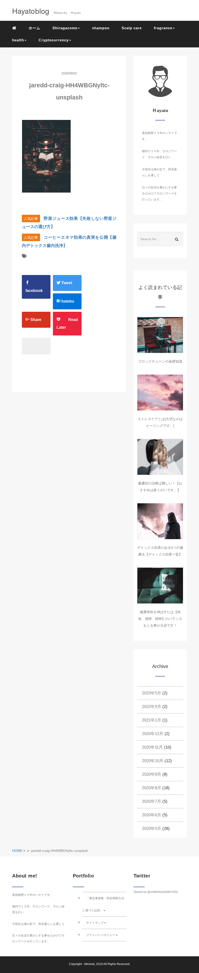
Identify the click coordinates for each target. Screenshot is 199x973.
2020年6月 (151, 815)
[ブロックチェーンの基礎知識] (160, 335)
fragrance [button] (163, 28)
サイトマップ (95, 922)
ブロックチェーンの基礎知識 (160, 361)
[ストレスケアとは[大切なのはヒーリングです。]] (160, 392)
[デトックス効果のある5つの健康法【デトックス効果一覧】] (160, 521)
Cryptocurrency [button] (54, 40)
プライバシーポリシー (100, 935)
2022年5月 (151, 706)
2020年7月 (151, 801)
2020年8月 (151, 788)
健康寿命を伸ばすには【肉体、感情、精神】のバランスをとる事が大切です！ (160, 618)
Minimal (89, 964)
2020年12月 (152, 733)
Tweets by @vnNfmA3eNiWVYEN (155, 892)
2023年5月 (151, 693)
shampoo (100, 28)
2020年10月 (152, 760)
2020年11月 (152, 747)
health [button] (18, 40)
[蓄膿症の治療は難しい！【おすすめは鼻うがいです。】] (160, 457)
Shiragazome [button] (64, 28)
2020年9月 (151, 774)
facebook (34, 291)
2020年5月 (151, 828)
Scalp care (132, 28)
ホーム (34, 28)
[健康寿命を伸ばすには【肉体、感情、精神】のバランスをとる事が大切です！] (160, 585)
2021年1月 (151, 720)
